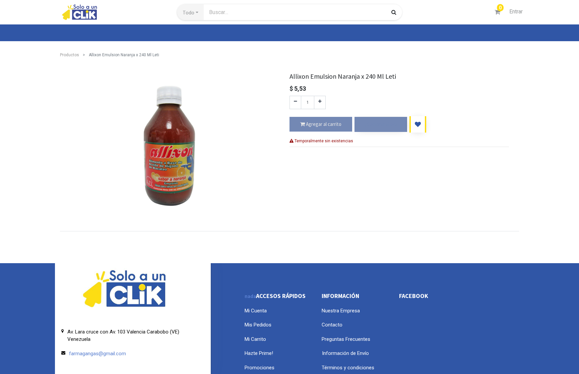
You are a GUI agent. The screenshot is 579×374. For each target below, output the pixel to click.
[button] (190, 12)
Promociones (259, 368)
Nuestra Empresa (341, 311)
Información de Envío (345, 353)
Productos (69, 55)
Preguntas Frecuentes (346, 339)
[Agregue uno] (320, 102)
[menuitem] (75, 32)
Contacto (332, 325)
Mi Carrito (255, 339)
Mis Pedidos (258, 325)
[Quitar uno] (295, 102)
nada (250, 296)
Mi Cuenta (256, 311)
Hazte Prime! (259, 353)
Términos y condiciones (348, 368)
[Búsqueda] (394, 12)
